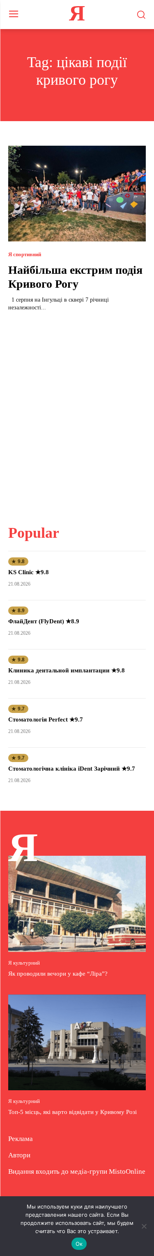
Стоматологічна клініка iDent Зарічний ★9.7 (71, 768)
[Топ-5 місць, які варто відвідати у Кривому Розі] (77, 1042)
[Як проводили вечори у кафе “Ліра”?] (77, 904)
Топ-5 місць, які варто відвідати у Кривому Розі (72, 1112)
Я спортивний (24, 254)
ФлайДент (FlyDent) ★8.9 (43, 621)
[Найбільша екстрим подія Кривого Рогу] (77, 194)
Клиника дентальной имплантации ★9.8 (66, 670)
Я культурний (24, 962)
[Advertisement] (77, 413)
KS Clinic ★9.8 (28, 572)
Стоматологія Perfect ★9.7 (45, 719)
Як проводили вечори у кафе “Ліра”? (58, 973)
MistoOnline (127, 1171)
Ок (79, 1243)
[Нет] (144, 1226)
